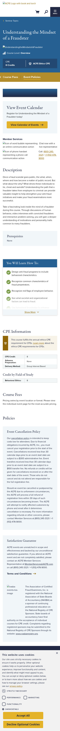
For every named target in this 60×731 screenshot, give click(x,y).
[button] (24, 709)
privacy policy (16, 686)
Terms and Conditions (19, 573)
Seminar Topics (11, 21)
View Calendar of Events (25, 124)
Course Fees (10, 77)
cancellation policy (20, 438)
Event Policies (32, 77)
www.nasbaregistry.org (27, 633)
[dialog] (30, 690)
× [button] (57, 653)
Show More (30, 312)
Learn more (38, 343)
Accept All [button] (23, 715)
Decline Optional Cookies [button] (23, 724)
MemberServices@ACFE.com (39, 564)
